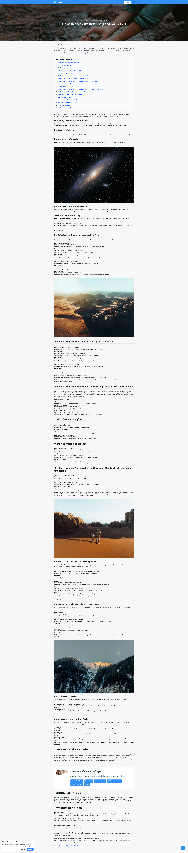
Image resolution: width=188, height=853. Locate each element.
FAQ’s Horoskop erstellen (65, 108)
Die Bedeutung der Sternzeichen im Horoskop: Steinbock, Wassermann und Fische (81, 89)
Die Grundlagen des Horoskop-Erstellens (69, 70)
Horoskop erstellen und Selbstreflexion (69, 100)
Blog (81, 20)
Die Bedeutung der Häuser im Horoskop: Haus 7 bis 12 (73, 78)
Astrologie (86, 20)
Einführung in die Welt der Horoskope (68, 62)
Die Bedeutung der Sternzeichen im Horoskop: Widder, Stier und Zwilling (78, 81)
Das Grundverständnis (64, 65)
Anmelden (127, 2)
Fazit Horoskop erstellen (65, 105)
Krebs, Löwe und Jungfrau (65, 84)
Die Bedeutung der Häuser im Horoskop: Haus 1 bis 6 (73, 76)
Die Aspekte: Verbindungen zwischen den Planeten (72, 94)
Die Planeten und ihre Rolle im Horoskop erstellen (72, 92)
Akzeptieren (30, 849)
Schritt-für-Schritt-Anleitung (66, 73)
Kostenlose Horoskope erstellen (67, 102)
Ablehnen (23, 849)
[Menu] (133, 2)
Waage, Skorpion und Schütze (66, 86)
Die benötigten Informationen (66, 68)
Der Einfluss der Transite (65, 97)
